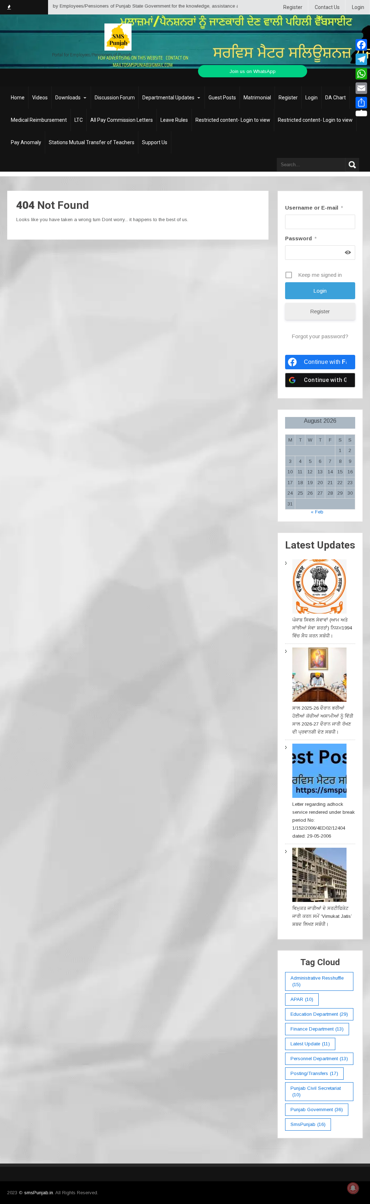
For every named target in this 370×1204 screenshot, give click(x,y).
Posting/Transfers (314, 1073)
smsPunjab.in (38, 1192)
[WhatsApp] (361, 73)
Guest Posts (222, 97)
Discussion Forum (115, 97)
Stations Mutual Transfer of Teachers (91, 142)
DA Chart (335, 97)
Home (18, 97)
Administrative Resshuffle (317, 981)
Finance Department (317, 1029)
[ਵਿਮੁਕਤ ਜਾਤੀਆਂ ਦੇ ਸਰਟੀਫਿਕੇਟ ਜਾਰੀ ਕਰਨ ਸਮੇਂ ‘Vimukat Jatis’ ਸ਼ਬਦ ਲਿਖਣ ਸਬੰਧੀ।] (319, 876)
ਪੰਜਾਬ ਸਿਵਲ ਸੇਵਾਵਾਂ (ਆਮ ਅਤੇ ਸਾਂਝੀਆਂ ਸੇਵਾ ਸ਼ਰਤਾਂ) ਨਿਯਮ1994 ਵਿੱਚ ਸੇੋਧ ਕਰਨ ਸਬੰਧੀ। (322, 627)
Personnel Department (319, 1058)
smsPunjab (308, 1124)
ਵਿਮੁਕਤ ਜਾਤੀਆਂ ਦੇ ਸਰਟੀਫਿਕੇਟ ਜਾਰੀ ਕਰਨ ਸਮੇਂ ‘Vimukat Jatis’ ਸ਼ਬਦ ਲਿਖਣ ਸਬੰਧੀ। (322, 916)
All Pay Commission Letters (121, 120)
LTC (78, 120)
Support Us (154, 142)
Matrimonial (257, 97)
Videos (40, 97)
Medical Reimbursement (39, 120)
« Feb (317, 512)
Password (301, 238)
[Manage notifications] (353, 1188)
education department (319, 1014)
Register (292, 7)
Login (358, 7)
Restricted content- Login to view (232, 120)
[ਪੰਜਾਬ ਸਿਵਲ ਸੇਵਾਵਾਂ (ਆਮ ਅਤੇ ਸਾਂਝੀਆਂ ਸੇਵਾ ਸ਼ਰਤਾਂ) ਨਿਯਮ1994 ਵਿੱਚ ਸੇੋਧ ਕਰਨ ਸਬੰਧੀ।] (319, 587)
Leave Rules (174, 120)
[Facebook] (361, 45)
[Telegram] (361, 59)
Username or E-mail (314, 208)
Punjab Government (317, 1109)
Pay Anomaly (26, 142)
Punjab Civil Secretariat (316, 1091)
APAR (302, 999)
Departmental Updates (168, 97)
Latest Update (310, 1043)
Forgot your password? (320, 336)
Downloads (68, 97)
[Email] (361, 88)
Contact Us (327, 7)
